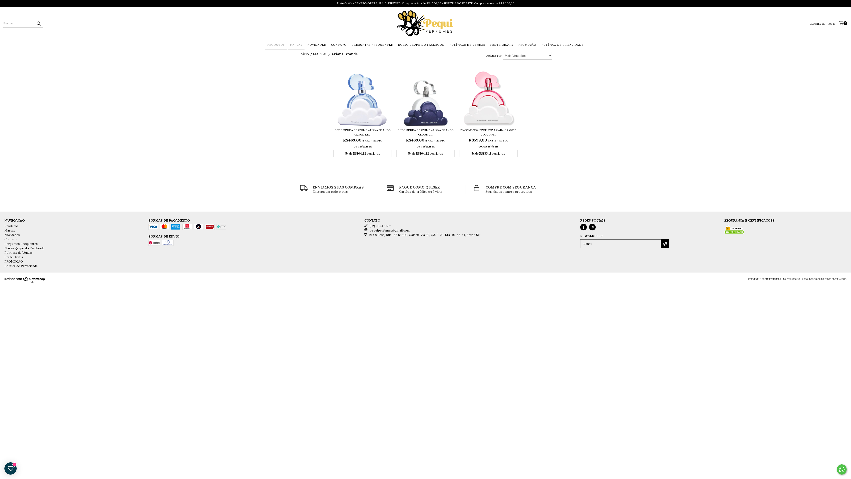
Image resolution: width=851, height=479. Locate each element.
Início (304, 54)
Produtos (276, 44)
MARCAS (320, 54)
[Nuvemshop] (25, 282)
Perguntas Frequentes (372, 44)
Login (831, 23)
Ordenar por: (494, 55)
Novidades (316, 44)
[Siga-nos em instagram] (592, 227)
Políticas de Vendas (467, 44)
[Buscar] (38, 23)
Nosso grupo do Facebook (421, 44)
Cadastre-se (817, 23)
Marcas (296, 44)
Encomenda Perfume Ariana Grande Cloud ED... (363, 132)
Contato (339, 44)
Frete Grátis (501, 44)
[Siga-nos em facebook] (583, 227)
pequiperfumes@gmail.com (390, 230)
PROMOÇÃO (527, 44)
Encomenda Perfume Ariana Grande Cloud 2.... (425, 132)
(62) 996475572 (380, 226)
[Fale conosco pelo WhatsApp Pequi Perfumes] (842, 469)
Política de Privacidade (562, 44)
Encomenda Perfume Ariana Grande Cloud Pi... (488, 132)
